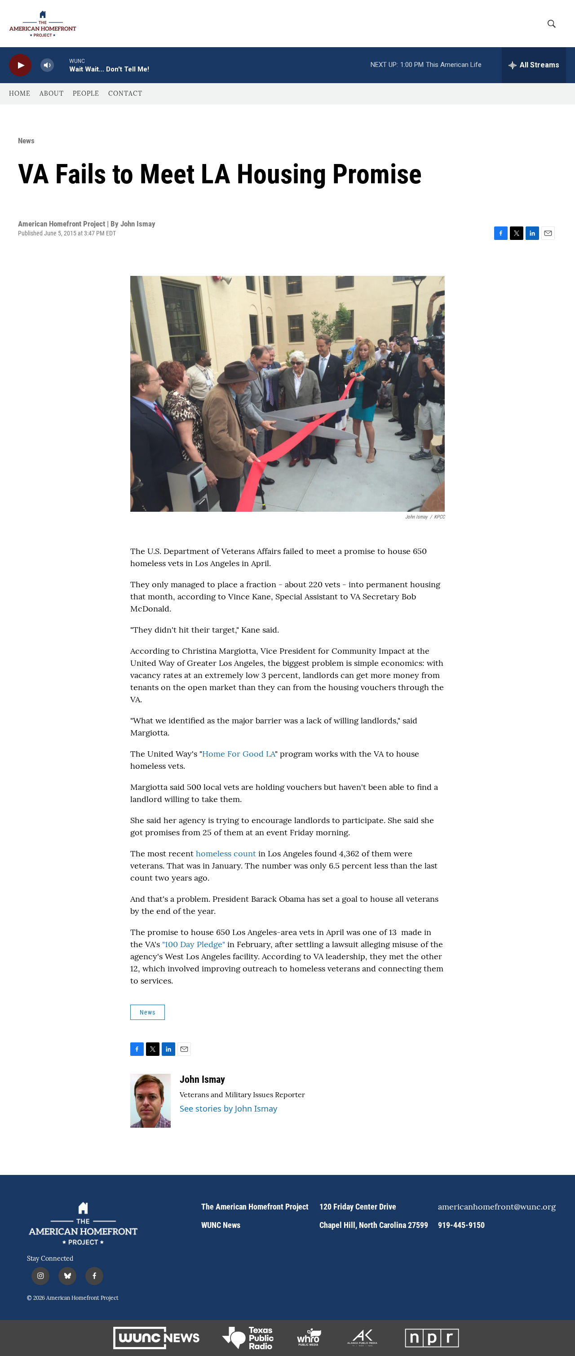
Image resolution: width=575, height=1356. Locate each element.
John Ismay (202, 1079)
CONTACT (125, 93)
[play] (20, 65)
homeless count (226, 853)
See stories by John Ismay (228, 1108)
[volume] (47, 65)
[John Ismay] (150, 1101)
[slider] (61, 65)
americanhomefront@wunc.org (493, 1207)
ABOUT (52, 93)
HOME (20, 93)
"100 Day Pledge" (193, 944)
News (26, 140)
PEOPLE (86, 93)
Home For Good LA (238, 754)
